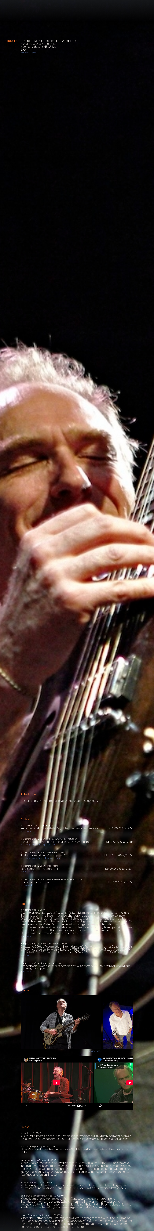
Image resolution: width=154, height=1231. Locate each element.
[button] (11, 40)
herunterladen (94, 1051)
